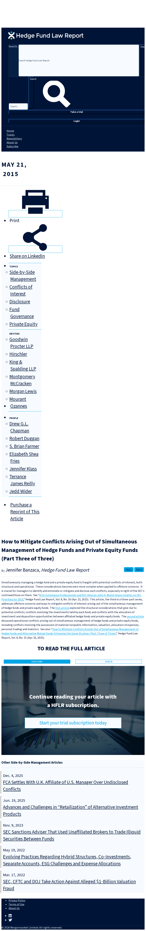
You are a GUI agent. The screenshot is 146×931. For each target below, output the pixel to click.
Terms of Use (16, 904)
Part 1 (129, 569)
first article (62, 608)
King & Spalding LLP (22, 365)
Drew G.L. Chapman (19, 427)
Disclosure (19, 301)
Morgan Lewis (23, 391)
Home (10, 131)
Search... (14, 46)
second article (135, 616)
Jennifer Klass (23, 468)
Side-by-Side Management (22, 276)
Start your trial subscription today (73, 722)
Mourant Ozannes (18, 403)
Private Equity (23, 324)
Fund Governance (21, 313)
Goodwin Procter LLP (21, 343)
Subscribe (12, 146)
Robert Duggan (24, 438)
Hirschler (18, 354)
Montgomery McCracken (22, 380)
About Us (12, 142)
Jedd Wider (20, 491)
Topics (11, 135)
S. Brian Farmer (24, 446)
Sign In (108, 661)
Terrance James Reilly (22, 480)
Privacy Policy (17, 900)
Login (77, 121)
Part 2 (139, 569)
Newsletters (14, 139)
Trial (76, 112)
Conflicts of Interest (20, 290)
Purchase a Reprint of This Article (25, 511)
